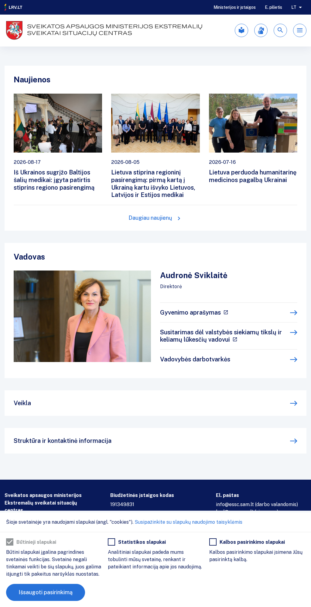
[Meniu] (299, 30)
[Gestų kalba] (261, 30)
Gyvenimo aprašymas (190, 312)
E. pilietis (273, 7)
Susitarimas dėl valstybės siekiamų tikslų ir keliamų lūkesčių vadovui (221, 336)
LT (293, 7)
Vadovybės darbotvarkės (195, 359)
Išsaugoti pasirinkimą (46, 592)
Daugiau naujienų (150, 218)
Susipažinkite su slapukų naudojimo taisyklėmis (188, 522)
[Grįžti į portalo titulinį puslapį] (14, 7)
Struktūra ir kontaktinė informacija (62, 440)
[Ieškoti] (280, 30)
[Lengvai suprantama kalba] (241, 30)
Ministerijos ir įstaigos (235, 7)
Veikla (22, 403)
